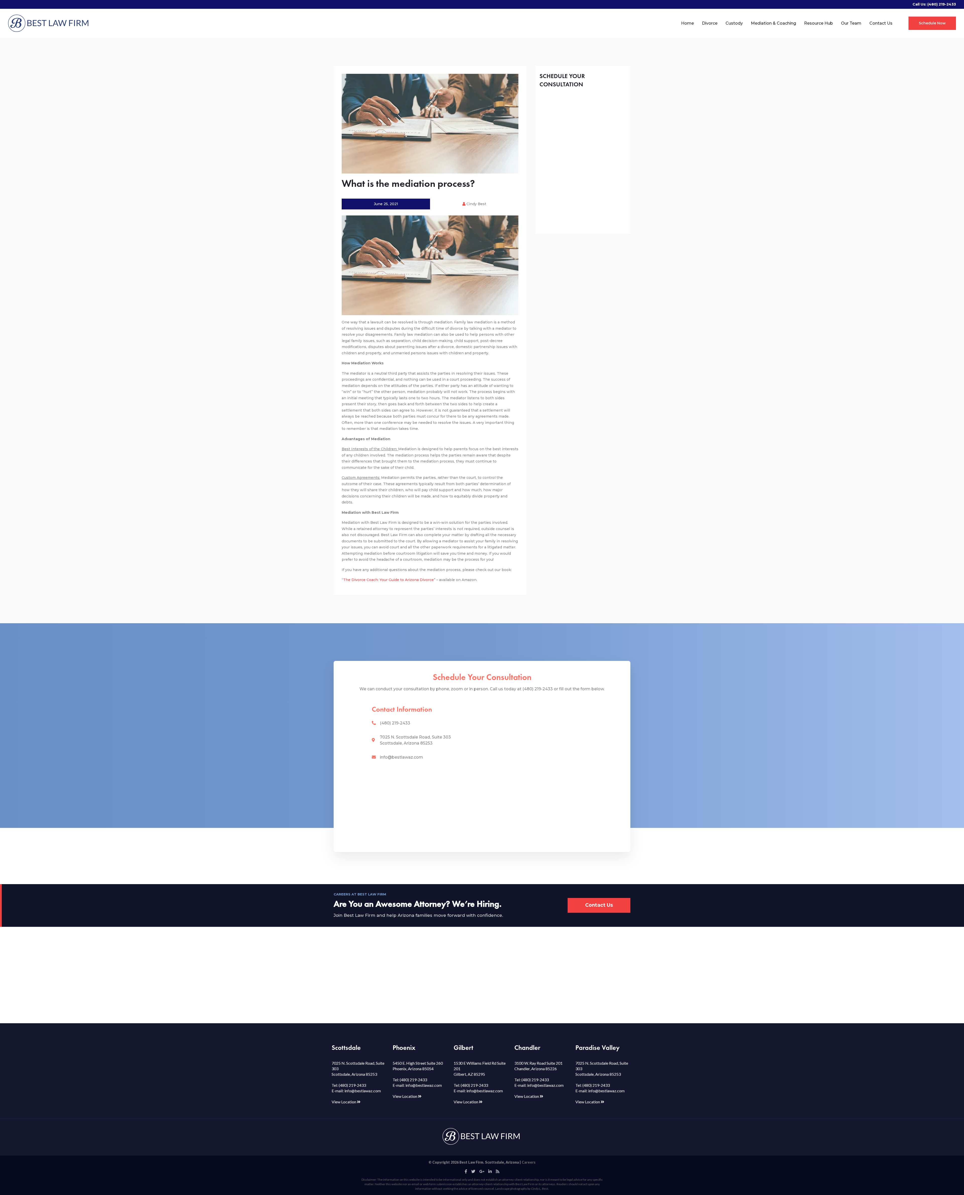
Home (687, 23)
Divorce (709, 23)
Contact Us (880, 23)
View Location (344, 1101)
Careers (528, 1162)
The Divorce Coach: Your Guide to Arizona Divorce (388, 580)
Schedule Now (932, 23)
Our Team (851, 23)
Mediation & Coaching (773, 23)
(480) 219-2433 (941, 4)
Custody (734, 23)
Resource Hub (818, 23)
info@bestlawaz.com (401, 757)
